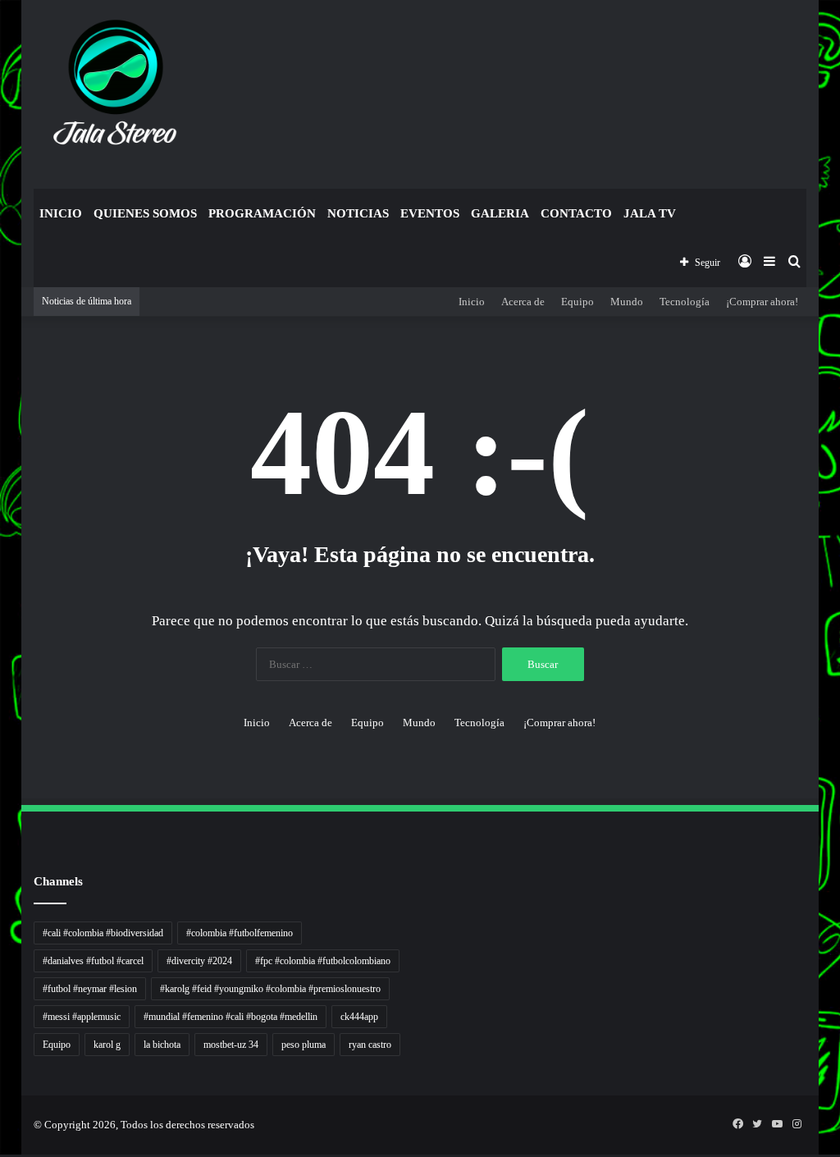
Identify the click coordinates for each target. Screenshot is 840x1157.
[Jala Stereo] (116, 86)
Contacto (576, 213)
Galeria (500, 213)
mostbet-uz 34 (230, 1044)
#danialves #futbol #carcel (93, 961)
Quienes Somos (145, 213)
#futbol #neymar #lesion (90, 989)
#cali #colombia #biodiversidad (103, 933)
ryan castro (370, 1044)
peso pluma (303, 1044)
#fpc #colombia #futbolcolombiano (322, 961)
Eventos (429, 213)
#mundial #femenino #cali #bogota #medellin (230, 1016)
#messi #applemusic (82, 1016)
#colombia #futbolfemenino (239, 933)
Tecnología (685, 301)
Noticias (358, 213)
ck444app (359, 1016)
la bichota (162, 1044)
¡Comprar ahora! (762, 301)
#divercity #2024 (199, 961)
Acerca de (523, 301)
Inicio (60, 213)
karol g (107, 1044)
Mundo (626, 301)
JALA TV (649, 213)
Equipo (577, 301)
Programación (262, 213)
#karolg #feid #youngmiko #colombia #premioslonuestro (270, 989)
